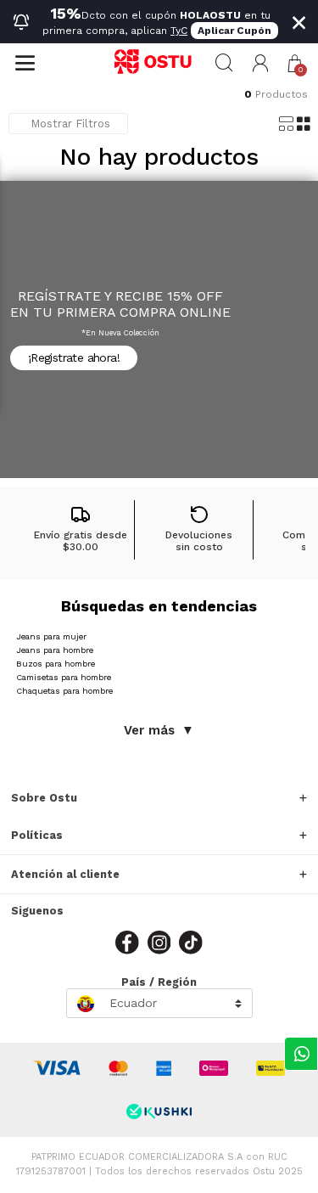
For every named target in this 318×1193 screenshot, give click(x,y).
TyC (178, 31)
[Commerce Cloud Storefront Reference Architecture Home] (159, 62)
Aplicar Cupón (234, 31)
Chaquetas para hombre (64, 690)
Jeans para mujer (51, 636)
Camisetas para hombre (63, 677)
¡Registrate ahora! (74, 357)
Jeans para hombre (54, 650)
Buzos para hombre (55, 663)
